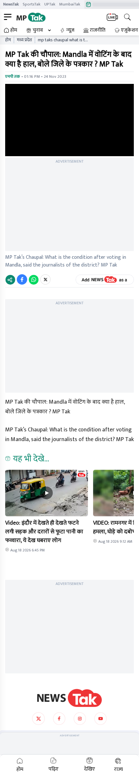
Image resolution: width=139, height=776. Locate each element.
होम (13, 30)
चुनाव (38, 30)
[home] (69, 698)
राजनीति (97, 30)
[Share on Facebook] (22, 279)
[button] (46, 493)
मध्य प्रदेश (24, 40)
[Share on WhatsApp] (33, 279)
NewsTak (11, 4)
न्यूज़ (70, 30)
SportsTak (31, 4)
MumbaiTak (69, 4)
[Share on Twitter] (45, 279)
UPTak (49, 4)
